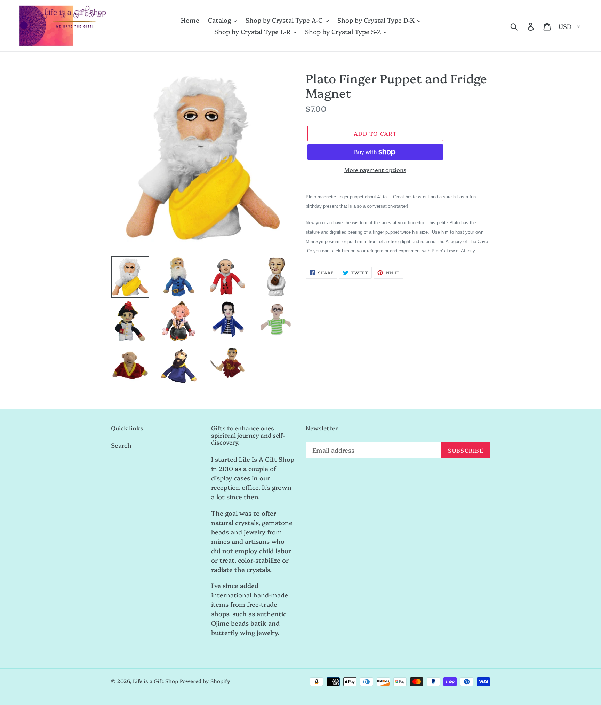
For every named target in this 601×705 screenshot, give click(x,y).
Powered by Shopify (205, 680)
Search (121, 445)
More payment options (375, 169)
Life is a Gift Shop (155, 680)
